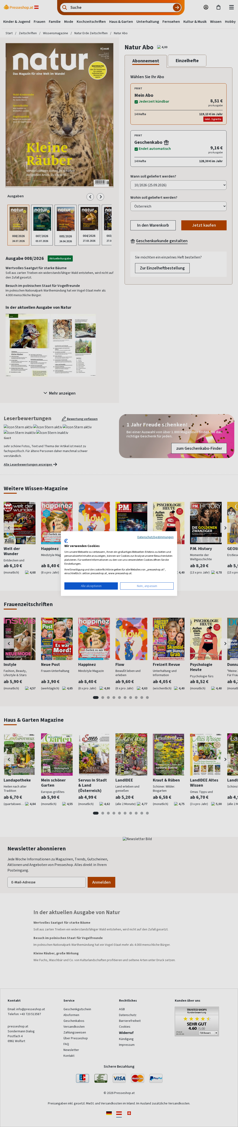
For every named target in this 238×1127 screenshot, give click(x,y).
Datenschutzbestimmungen (155, 537)
